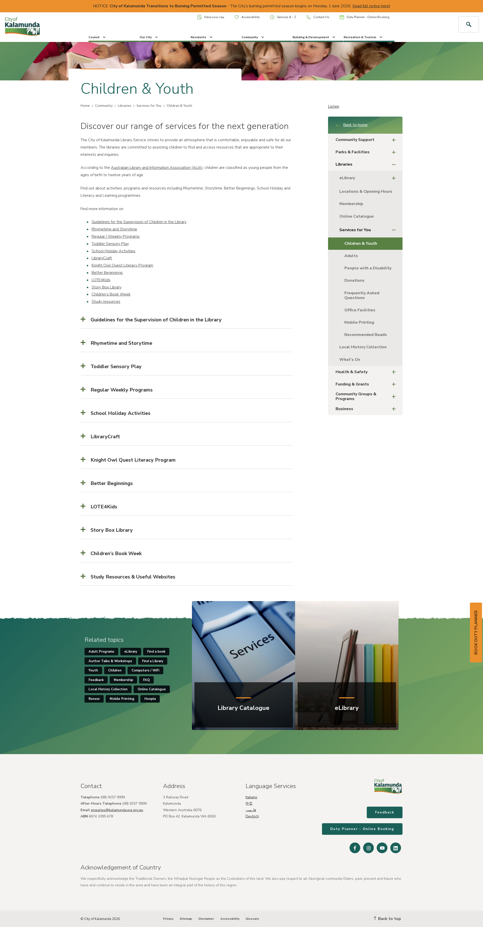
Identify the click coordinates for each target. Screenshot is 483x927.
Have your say (214, 17)
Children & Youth (360, 243)
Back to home (355, 125)
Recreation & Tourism (360, 37)
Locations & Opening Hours (365, 191)
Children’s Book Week (111, 294)
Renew (94, 699)
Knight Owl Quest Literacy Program (122, 265)
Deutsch (252, 816)
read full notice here (371, 6)
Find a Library (152, 661)
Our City (146, 37)
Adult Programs (101, 651)
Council (94, 37)
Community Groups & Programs (356, 396)
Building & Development (311, 37)
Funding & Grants (352, 384)
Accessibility (251, 17)
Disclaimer (206, 919)
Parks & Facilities (353, 152)
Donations (354, 280)
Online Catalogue (356, 216)
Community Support (355, 139)
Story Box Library (107, 287)
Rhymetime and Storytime (114, 229)
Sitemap (186, 919)
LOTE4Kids (101, 280)
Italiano (251, 797)
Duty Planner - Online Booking (368, 17)
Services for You (149, 106)
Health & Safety (352, 372)
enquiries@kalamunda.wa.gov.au (117, 810)
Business (344, 409)
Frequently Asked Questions (361, 295)
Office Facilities (359, 310)
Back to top (389, 918)
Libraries (124, 106)
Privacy (168, 919)
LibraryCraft (102, 258)
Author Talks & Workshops (110, 661)
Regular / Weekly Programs (116, 236)
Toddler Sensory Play (110, 244)
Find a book (156, 651)
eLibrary (347, 178)
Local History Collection (363, 347)
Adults (351, 256)
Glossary (252, 919)
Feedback (96, 680)
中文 (249, 803)
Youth (93, 670)
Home (85, 106)
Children (115, 670)
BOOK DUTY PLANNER (476, 632)
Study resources (106, 301)
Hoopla (150, 699)
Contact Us (321, 17)
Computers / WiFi (145, 670)
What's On (349, 359)
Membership (351, 204)
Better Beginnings (107, 272)
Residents (198, 37)
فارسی (251, 810)
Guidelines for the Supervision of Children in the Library (139, 222)
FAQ (146, 680)
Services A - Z (286, 17)
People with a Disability (367, 268)
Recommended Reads (365, 334)
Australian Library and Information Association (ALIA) (157, 167)
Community (250, 37)
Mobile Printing (359, 322)
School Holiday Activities (113, 251)
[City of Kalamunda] (40, 27)
